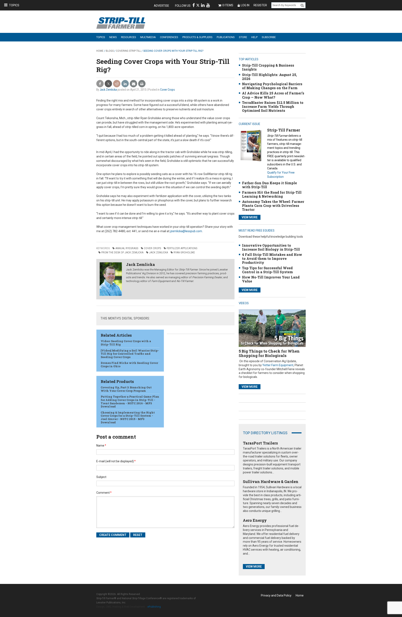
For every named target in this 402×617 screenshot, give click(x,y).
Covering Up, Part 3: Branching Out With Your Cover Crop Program (126, 389)
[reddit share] (116, 84)
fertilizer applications (182, 248)
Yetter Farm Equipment (277, 365)
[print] (142, 84)
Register (260, 5)
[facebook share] (100, 84)
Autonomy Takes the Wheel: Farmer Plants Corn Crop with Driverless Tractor (273, 205)
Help (254, 37)
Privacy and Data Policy (276, 595)
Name (101, 445)
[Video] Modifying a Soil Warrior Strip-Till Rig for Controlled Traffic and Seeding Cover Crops (130, 354)
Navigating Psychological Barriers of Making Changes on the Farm (272, 86)
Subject (101, 477)
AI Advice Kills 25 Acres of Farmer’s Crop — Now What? (273, 95)
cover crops (152, 248)
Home (99, 50)
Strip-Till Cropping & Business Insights (268, 67)
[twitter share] (108, 84)
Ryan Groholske (184, 252)
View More (250, 217)
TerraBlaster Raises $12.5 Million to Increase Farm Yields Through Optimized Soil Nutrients (272, 106)
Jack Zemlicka (108, 89)
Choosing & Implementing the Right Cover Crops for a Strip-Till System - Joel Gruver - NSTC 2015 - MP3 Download (128, 417)
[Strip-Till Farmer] (251, 145)
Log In (245, 5)
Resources (128, 37)
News (113, 37)
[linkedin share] (125, 84)
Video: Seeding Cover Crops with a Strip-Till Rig (126, 342)
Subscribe (269, 37)
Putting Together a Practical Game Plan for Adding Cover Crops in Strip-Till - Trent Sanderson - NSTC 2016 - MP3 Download (130, 401)
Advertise (161, 5)
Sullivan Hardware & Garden (270, 481)
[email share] (133, 84)
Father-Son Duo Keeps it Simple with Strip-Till (269, 185)
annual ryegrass (126, 248)
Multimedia (148, 37)
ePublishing (154, 606)
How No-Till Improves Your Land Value (271, 279)
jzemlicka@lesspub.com (186, 231)
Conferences (169, 37)
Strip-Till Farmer (283, 130)
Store (243, 37)
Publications (226, 37)
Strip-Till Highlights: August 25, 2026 (269, 76)
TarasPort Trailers (260, 443)
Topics (14, 5)
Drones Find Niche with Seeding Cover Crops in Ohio (129, 364)
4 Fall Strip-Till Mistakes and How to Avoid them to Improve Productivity (272, 258)
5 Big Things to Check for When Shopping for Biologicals (269, 353)
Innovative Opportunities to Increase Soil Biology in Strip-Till (271, 247)
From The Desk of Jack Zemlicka (122, 252)
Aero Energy (255, 520)
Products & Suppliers (197, 37)
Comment (104, 492)
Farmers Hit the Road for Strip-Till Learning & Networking (272, 194)
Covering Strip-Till (128, 50)
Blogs (110, 50)
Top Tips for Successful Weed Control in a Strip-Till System (267, 270)
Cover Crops (167, 89)
